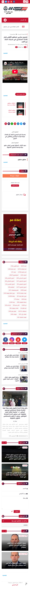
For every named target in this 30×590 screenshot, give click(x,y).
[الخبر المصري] (15, 10)
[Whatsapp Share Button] (12, 123)
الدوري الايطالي (9, 281)
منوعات (14, 314)
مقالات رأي (22, 314)
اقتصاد (23, 275)
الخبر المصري (15, 585)
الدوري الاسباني (21, 278)
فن (24, 305)
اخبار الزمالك (22, 269)
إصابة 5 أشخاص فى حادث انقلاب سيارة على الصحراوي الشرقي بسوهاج (16, 545)
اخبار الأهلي (15, 266)
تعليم (23, 290)
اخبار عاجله (12, 269)
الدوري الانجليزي (21, 281)
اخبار (23, 266)
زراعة (24, 299)
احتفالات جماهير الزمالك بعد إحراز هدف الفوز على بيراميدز (11, 104)
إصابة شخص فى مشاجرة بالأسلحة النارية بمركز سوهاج (11, 367)
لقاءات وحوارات (14, 308)
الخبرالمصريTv (13, 34)
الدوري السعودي (21, 284)
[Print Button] (5, 123)
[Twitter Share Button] (21, 123)
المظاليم (11, 287)
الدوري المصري (21, 287)
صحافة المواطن (21, 302)
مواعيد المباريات (21, 317)
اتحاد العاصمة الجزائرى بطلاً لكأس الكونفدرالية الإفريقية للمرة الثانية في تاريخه (16, 468)
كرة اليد (8, 305)
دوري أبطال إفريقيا (9, 293)
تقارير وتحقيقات (13, 290)
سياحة (16, 299)
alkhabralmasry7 (22, 436)
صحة (12, 302)
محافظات (22, 311)
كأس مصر (16, 305)
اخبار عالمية (22, 272)
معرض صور (12, 311)
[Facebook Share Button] (24, 123)
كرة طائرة (23, 308)
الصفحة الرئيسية (21, 34)
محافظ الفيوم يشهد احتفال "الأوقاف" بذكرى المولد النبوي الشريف (11, 379)
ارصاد (13, 272)
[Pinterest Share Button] (18, 123)
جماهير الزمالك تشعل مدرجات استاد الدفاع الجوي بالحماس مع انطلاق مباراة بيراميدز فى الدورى (11, 111)
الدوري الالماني (9, 278)
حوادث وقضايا (21, 293)
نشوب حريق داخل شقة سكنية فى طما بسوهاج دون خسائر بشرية (16, 564)
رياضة (11, 296)
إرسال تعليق (15, 185)
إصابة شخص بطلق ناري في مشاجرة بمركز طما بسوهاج (12, 356)
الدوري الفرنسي (10, 284)
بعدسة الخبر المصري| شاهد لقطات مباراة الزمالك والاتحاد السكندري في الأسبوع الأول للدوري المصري (15, 450)
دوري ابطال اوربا (21, 296)
